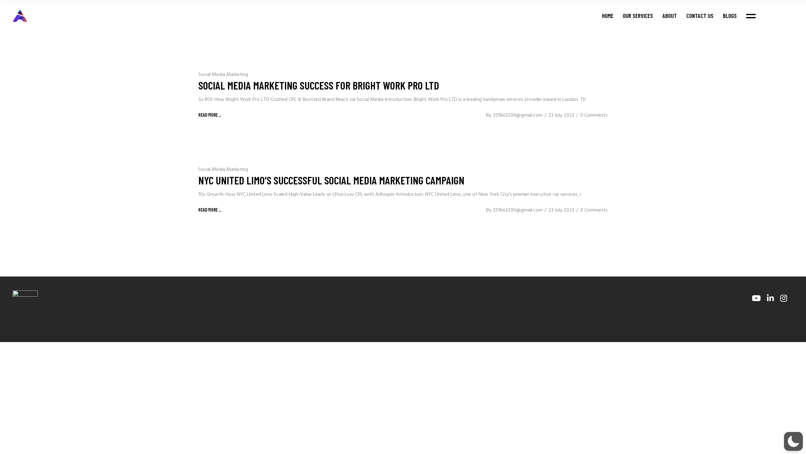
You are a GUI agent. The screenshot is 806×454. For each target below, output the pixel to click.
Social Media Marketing (223, 75)
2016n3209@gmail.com (517, 115)
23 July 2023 (561, 115)
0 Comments (594, 115)
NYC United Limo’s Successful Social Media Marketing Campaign (331, 180)
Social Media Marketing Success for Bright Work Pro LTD (318, 85)
